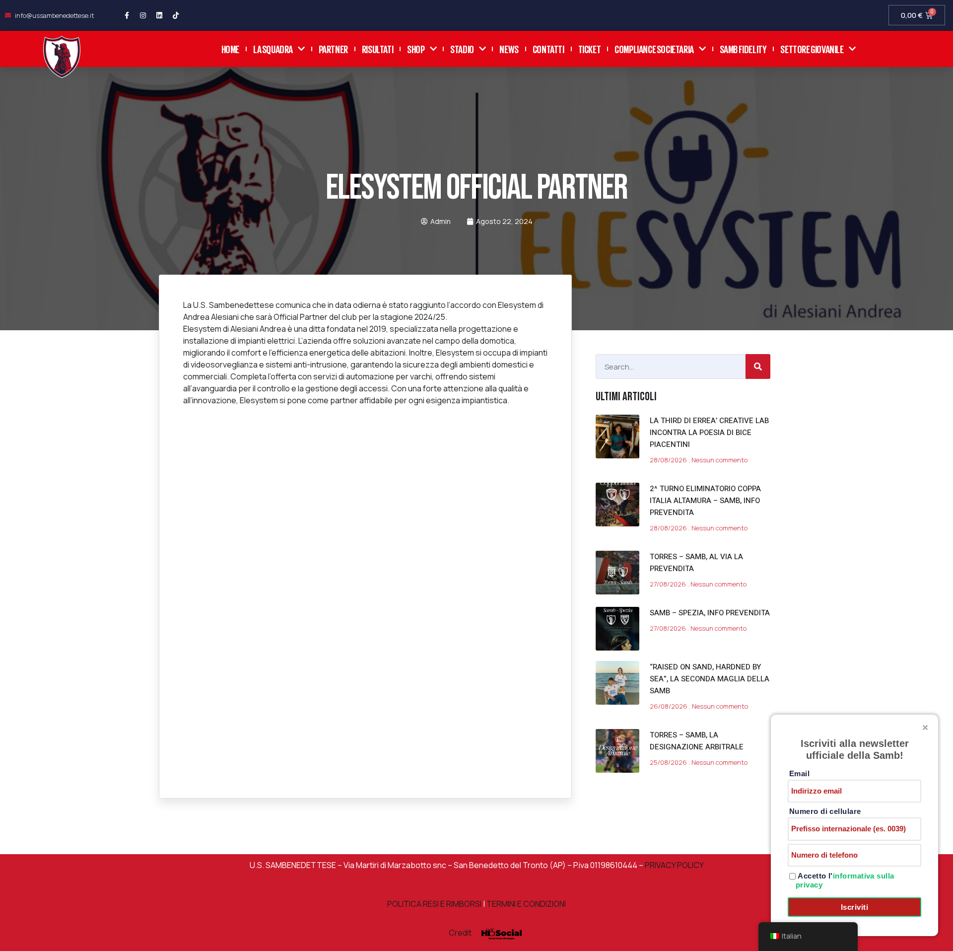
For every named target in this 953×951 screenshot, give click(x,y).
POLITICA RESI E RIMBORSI (434, 903)
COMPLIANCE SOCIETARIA (654, 48)
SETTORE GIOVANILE (811, 48)
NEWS (508, 48)
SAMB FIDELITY (743, 48)
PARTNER (333, 48)
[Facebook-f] (127, 15)
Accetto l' (845, 880)
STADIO (462, 48)
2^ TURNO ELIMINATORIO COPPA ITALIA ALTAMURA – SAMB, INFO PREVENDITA (705, 500)
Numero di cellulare (825, 811)
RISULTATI (377, 48)
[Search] (758, 366)
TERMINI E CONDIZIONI (526, 903)
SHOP (415, 48)
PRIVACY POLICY (673, 865)
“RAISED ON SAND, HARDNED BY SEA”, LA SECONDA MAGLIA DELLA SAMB (709, 678)
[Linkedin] (159, 15)
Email (799, 773)
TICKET (589, 48)
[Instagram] (143, 15)
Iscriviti (854, 907)
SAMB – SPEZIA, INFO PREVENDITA (710, 612)
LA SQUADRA (273, 48)
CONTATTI (548, 48)
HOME (230, 48)
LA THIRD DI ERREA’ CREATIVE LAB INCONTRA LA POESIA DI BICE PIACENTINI (709, 432)
